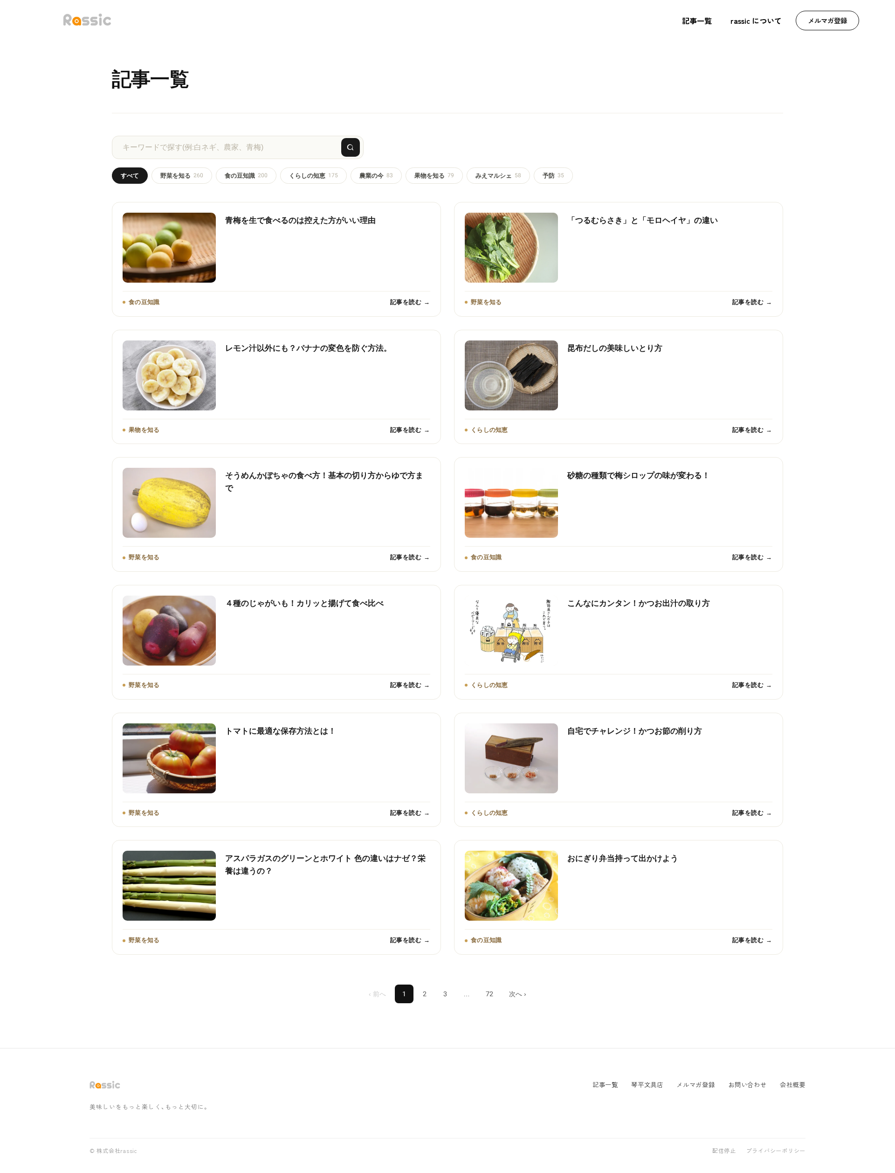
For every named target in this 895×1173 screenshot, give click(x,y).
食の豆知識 (246, 175)
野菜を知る (181, 175)
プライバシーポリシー (776, 1151)
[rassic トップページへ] (87, 20)
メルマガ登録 (827, 20)
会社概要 (793, 1084)
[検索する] (350, 147)
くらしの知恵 (313, 175)
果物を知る (434, 175)
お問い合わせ (747, 1084)
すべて (130, 175)
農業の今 (376, 175)
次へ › (517, 994)
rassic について (756, 20)
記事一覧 (697, 20)
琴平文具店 (647, 1084)
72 (489, 994)
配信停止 (724, 1151)
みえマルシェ (498, 175)
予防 (553, 175)
